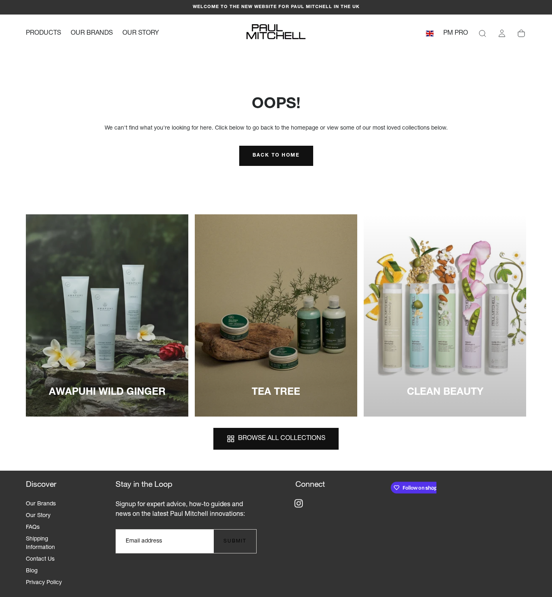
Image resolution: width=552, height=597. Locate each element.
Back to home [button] (276, 155)
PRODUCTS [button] (43, 33)
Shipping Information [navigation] (40, 543)
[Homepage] (276, 33)
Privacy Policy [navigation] (44, 583)
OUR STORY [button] (140, 33)
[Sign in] (502, 33)
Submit (235, 541)
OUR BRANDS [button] (92, 33)
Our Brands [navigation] (41, 504)
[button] (430, 35)
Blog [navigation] (32, 571)
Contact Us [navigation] (40, 559)
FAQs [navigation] (33, 527)
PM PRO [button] (455, 33)
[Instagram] (298, 503)
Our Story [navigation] (38, 516)
